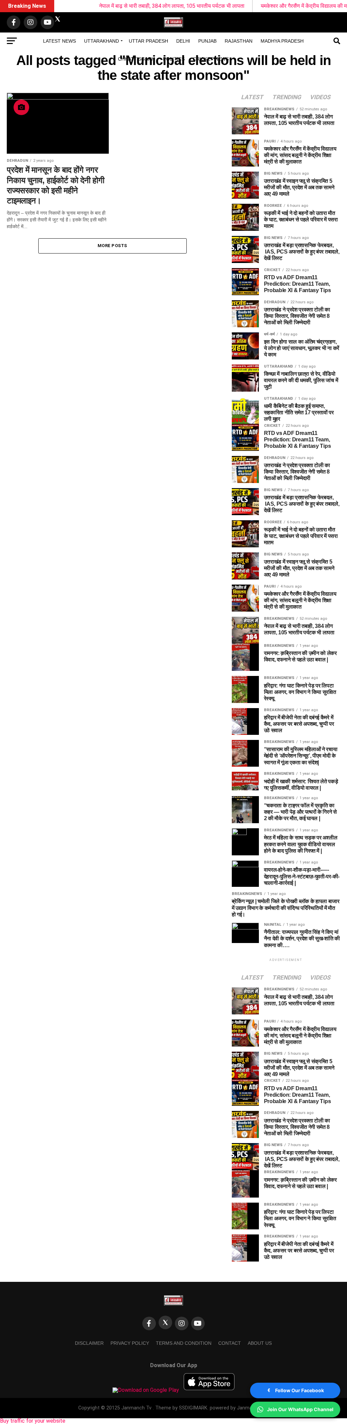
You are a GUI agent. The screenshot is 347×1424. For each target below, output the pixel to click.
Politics (174, 59)
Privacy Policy (129, 1343)
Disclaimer (89, 1343)
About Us (260, 1343)
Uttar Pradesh (148, 41)
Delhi (183, 41)
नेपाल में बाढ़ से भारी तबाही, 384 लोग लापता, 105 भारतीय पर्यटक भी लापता (146, 6)
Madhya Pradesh (282, 41)
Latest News (59, 41)
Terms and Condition (183, 1343)
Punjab (207, 41)
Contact (229, 1343)
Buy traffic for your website (32, 1421)
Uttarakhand (101, 41)
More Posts (112, 245)
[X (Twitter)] (165, 1322)
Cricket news (211, 59)
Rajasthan (238, 41)
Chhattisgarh (136, 59)
